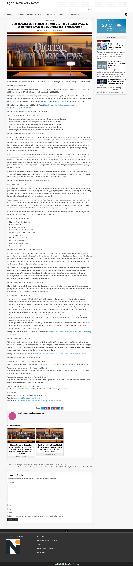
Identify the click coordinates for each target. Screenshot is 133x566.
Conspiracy (74, 14)
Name (10, 505)
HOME (9, 14)
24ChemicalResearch (43, 30)
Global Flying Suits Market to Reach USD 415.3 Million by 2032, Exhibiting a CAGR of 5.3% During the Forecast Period (50, 25)
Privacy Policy (42, 552)
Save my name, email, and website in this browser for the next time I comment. (36, 516)
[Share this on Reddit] (55, 408)
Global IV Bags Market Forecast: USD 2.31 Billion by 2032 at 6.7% (117, 63)
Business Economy (34, 14)
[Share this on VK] (62, 408)
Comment (11, 482)
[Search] (126, 14)
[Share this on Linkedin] (52, 408)
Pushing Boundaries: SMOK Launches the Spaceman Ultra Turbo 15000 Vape (117, 81)
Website (10, 512)
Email (9, 509)
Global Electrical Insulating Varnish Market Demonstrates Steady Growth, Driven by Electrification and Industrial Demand (21, 449)
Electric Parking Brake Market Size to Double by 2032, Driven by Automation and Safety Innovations (49, 448)
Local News (19, 14)
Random (107, 41)
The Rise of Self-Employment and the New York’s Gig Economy (116, 46)
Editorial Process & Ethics (46, 548)
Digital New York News (22, 3)
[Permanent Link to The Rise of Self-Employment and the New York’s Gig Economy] (102, 46)
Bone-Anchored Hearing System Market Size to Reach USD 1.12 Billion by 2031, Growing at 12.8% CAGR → (56, 467)
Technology (50, 14)
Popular (100, 41)
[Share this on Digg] (58, 408)
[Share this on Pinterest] (49, 408)
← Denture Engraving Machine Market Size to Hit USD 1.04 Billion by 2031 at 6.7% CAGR (37, 465)
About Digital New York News (47, 540)
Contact (39, 544)
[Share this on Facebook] (45, 408)
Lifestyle (62, 14)
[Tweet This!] (42, 408)
